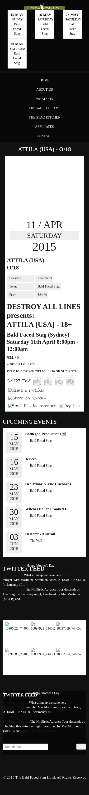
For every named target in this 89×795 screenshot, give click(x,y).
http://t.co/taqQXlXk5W (39, 599)
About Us (44, 89)
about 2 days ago (14, 589)
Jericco (31, 459)
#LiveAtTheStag (73, 575)
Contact (44, 136)
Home (44, 80)
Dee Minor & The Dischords (48, 484)
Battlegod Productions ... (47, 434)
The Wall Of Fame (45, 108)
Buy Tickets (69, 260)
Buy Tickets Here (42, 548)
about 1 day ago (18, 702)
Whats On (44, 99)
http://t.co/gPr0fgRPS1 (41, 584)
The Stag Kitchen (45, 117)
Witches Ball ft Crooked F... (47, 509)
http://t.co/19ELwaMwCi (20, 698)
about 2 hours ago (20, 693)
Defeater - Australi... (41, 534)
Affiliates (44, 127)
